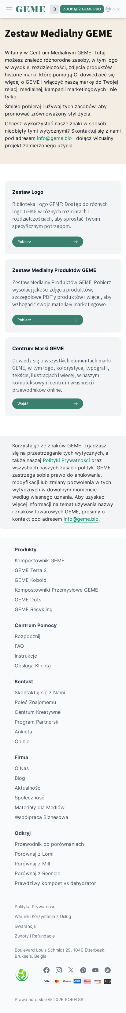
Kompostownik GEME (40, 560)
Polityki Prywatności (66, 460)
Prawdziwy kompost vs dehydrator (55, 883)
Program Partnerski (37, 722)
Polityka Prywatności (35, 906)
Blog (20, 778)
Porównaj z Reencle (37, 873)
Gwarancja (25, 926)
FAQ (19, 646)
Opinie (22, 741)
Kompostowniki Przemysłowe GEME (56, 590)
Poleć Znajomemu (35, 702)
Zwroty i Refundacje (35, 935)
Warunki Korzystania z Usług (43, 916)
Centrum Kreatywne (38, 712)
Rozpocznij (27, 636)
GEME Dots (28, 599)
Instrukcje (26, 656)
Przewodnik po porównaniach (49, 844)
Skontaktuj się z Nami (40, 692)
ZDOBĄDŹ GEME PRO (82, 9)
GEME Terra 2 (31, 570)
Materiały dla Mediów (40, 807)
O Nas (22, 768)
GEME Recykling (34, 609)
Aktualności (28, 788)
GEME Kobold (30, 580)
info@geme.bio (54, 138)
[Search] (54, 9)
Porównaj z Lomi (34, 854)
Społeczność (29, 798)
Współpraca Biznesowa (41, 817)
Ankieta (23, 732)
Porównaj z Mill (32, 864)
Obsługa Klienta (33, 665)
